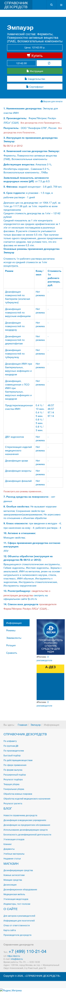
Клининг (8, 844)
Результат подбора (13, 779)
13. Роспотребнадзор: (17, 591)
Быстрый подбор (12, 755)
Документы (9, 848)
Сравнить (11, 652)
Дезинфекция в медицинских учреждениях (25, 820)
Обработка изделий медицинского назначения (27, 798)
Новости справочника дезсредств (20, 815)
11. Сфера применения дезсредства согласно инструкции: (32, 544)
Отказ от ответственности (17, 925)
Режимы (10, 630)
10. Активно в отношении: (20, 533)
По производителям (14, 750)
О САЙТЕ (11, 908)
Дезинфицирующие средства (18, 870)
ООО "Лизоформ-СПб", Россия (38, 128)
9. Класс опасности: (16, 523)
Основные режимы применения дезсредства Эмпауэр (31, 250)
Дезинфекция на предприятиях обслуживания (27, 824)
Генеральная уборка (14, 788)
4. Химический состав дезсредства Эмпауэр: (32, 151)
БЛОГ (8, 808)
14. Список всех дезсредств (21, 604)
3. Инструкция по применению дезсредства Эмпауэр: (31, 139)
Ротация (11, 645)
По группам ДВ (11, 745)
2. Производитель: (16, 118)
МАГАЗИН (11, 863)
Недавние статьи (12, 858)
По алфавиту (10, 740)
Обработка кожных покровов (18, 793)
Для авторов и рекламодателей (19, 915)
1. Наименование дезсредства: (23, 108)
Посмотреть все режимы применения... (23, 491)
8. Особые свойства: (17, 506)
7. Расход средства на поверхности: (26, 496)
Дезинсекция (10, 884)
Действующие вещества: (19, 164)
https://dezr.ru (13, 955)
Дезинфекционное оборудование (20, 889)
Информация (14, 623)
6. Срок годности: (15, 192)
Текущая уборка (11, 784)
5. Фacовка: (11, 186)
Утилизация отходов (14, 839)
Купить (36, 55)
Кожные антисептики (14, 874)
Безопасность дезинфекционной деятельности (27, 834)
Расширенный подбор (15, 774)
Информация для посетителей (19, 920)
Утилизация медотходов (16, 898)
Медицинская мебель (14, 894)
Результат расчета (13, 803)
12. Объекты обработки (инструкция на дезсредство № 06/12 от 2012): (28, 557)
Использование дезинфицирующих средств (26, 829)
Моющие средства (13, 879)
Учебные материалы (14, 853)
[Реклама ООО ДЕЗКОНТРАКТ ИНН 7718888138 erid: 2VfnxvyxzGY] (50, 682)
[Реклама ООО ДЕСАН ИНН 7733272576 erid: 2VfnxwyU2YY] (51, 636)
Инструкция (36, 71)
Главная (22, 724)
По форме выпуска (13, 769)
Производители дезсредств (17, 934)
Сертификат (36, 86)
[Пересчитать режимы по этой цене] (49, 63)
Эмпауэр (35, 724)
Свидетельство (36, 79)
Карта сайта (10, 930)
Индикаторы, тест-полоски (17, 903)
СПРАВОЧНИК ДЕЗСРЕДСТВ (25, 734)
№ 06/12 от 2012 (13, 145)
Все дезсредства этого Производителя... (40, 122)
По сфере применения (15, 764)
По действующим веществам (18, 760)
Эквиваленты (13, 637)
